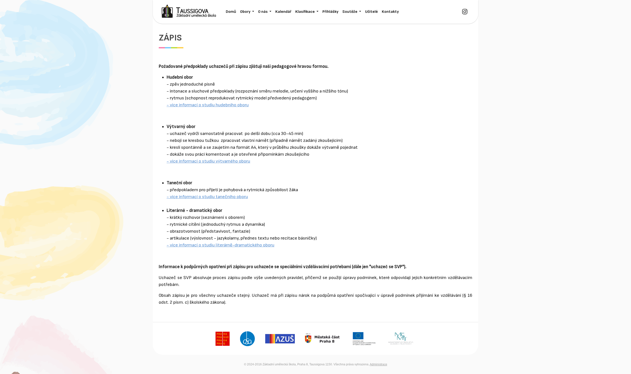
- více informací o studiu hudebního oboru (208, 105)
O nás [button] (263, 11)
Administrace (378, 364)
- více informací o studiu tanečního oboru (207, 197)
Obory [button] (245, 11)
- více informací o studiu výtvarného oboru (208, 161)
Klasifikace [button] (305, 11)
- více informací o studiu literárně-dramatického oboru (220, 245)
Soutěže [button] (350, 11)
